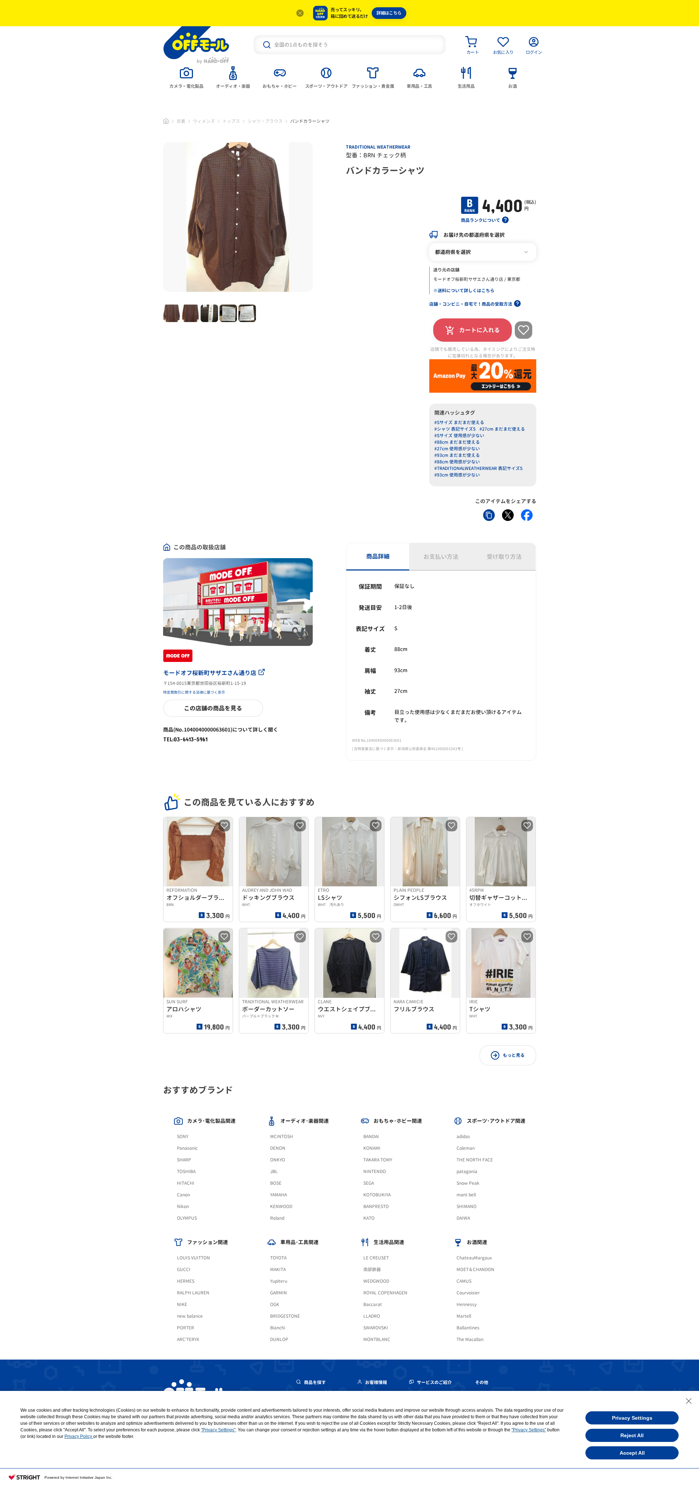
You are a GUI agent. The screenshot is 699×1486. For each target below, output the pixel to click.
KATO (369, 1218)
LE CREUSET (376, 1258)
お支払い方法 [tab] (440, 557)
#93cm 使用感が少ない (457, 475)
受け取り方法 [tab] (504, 557)
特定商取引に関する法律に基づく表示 (194, 692)
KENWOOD (281, 1206)
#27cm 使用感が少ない (457, 449)
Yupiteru (278, 1281)
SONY (182, 1136)
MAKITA (278, 1269)
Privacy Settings (632, 1418)
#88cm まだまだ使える (457, 442)
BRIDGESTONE (285, 1316)
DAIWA (463, 1218)
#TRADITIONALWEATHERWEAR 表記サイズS (478, 468)
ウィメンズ (204, 121)
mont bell (466, 1195)
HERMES (185, 1281)
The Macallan (470, 1339)
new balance (190, 1316)
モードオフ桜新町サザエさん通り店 (209, 673)
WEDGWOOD (376, 1281)
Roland (277, 1218)
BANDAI (371, 1136)
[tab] (186, 77)
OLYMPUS (187, 1218)
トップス (231, 121)
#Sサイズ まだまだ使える (459, 422)
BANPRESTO (376, 1206)
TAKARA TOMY (377, 1160)
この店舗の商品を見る (213, 708)
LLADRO (371, 1316)
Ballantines (468, 1328)
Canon (183, 1195)
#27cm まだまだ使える (502, 429)
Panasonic (187, 1148)
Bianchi (277, 1328)
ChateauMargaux (474, 1258)
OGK (274, 1304)
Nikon (183, 1206)
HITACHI (185, 1183)
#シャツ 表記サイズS (454, 429)
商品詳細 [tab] (378, 556)
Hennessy (467, 1304)
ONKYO (277, 1160)
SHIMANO (467, 1206)
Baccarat (372, 1304)
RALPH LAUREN (193, 1293)
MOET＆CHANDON (475, 1269)
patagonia (467, 1171)
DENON (277, 1148)
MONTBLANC (376, 1339)
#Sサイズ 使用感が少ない (459, 435)
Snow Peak (468, 1183)
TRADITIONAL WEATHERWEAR (378, 147)
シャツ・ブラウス (265, 121)
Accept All (632, 1453)
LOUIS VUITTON (193, 1258)
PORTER (185, 1328)
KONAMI (371, 1148)
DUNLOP (279, 1339)
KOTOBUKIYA (377, 1195)
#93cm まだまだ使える (457, 455)
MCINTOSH (281, 1136)
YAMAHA (278, 1195)
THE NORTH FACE (475, 1160)
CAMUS (464, 1281)
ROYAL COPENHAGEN (385, 1293)
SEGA (368, 1183)
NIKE (182, 1304)
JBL (274, 1171)
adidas (463, 1136)
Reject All (632, 1435)
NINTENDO (374, 1171)
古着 (181, 121)
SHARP (184, 1160)
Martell (464, 1316)
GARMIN (278, 1293)
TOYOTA (278, 1258)
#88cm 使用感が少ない (457, 462)
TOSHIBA (186, 1171)
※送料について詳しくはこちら (463, 290)
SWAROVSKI (375, 1328)
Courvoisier (468, 1293)
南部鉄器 (372, 1269)
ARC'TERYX (188, 1339)
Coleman (466, 1148)
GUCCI (183, 1269)
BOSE (275, 1183)
